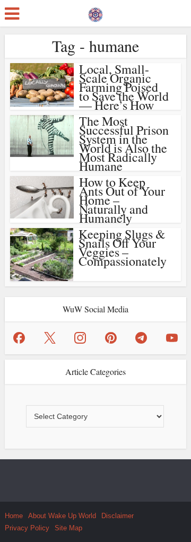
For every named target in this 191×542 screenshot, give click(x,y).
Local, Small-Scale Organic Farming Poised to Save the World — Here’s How (124, 86)
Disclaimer (117, 516)
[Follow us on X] (50, 338)
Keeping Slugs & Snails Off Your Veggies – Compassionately (123, 247)
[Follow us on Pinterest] (111, 338)
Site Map (68, 528)
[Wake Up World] (95, 12)
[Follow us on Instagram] (80, 338)
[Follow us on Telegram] (141, 338)
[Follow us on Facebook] (19, 338)
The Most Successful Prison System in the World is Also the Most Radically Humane (124, 143)
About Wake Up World (62, 516)
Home (14, 516)
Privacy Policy (27, 528)
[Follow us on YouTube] (172, 338)
